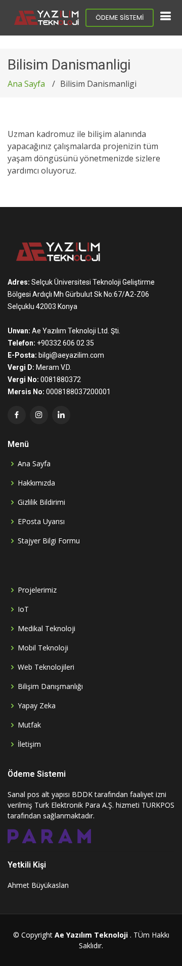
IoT (23, 609)
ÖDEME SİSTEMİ (120, 17)
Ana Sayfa (26, 83)
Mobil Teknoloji (43, 647)
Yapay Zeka (37, 705)
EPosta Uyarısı (41, 521)
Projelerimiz (37, 590)
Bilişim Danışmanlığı (50, 686)
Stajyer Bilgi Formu (49, 540)
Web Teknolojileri (46, 667)
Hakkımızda (36, 483)
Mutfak (29, 725)
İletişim (29, 744)
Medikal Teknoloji (46, 628)
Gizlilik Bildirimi (41, 502)
